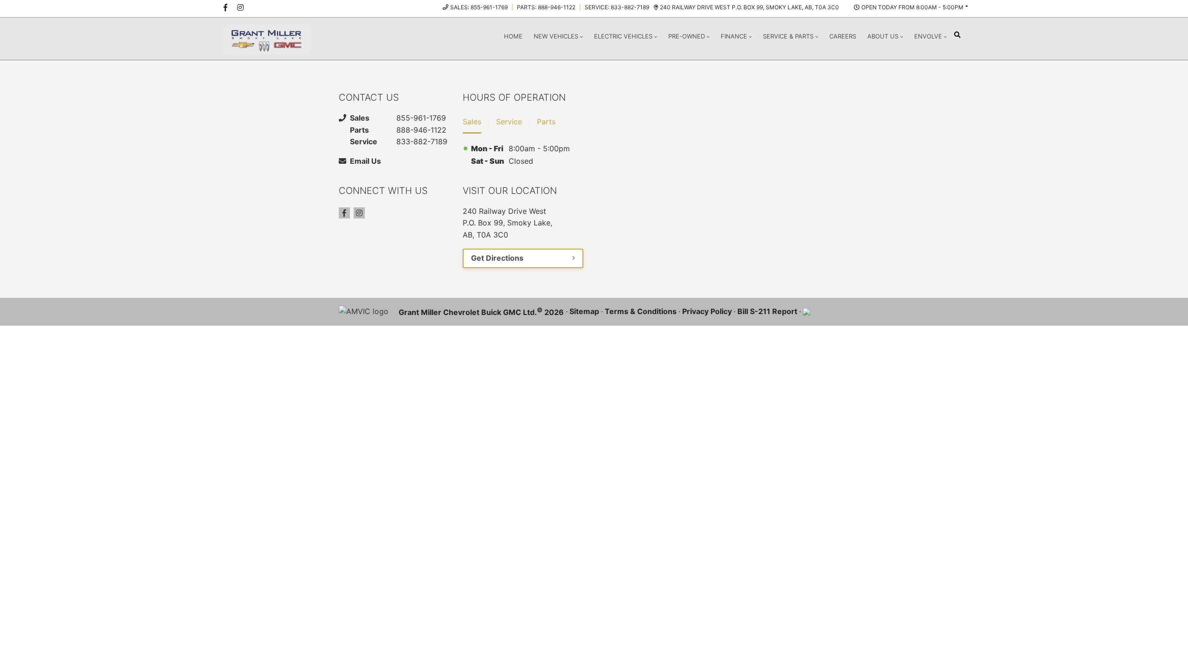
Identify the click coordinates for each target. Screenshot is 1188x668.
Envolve (928, 36)
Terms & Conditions (641, 311)
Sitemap (584, 311)
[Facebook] (344, 212)
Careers (842, 36)
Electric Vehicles (623, 36)
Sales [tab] (472, 121)
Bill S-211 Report (767, 311)
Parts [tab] (546, 121)
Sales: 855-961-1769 (479, 7)
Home (513, 36)
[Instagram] (359, 212)
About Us (882, 36)
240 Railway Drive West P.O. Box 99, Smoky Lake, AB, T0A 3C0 (749, 7)
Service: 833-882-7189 (617, 7)
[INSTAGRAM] (240, 7)
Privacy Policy (707, 311)
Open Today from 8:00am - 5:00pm (912, 7)
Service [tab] (509, 121)
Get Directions (497, 258)
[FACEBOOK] (225, 7)
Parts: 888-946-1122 (546, 7)
